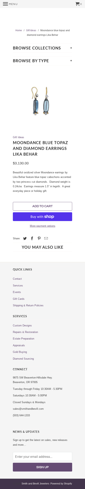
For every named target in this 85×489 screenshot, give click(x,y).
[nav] (10, 4)
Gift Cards (19, 298)
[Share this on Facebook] (31, 239)
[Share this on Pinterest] (38, 239)
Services (18, 285)
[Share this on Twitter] (24, 239)
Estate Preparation (23, 338)
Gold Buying (20, 351)
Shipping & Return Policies (28, 305)
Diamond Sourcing (23, 358)
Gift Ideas (18, 137)
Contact (17, 278)
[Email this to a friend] (45, 239)
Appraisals (19, 345)
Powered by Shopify (61, 483)
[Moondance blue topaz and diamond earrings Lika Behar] (42, 100)
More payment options (42, 225)
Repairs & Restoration (25, 332)
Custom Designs (22, 325)
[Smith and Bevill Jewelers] (42, 18)
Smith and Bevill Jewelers (35, 483)
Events (17, 292)
